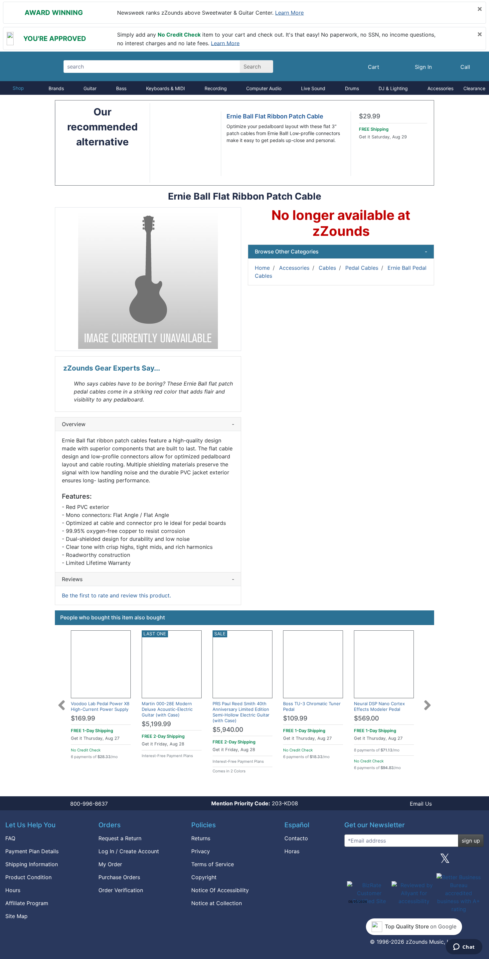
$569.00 (366, 718)
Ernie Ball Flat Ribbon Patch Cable (275, 116)
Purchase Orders (119, 877)
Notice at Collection (216, 903)
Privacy (200, 851)
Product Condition (28, 877)
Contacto (296, 838)
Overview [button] (148, 424)
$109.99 (295, 718)
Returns (200, 838)
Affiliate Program (26, 903)
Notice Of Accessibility (220, 890)
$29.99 (369, 116)
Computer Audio (263, 88)
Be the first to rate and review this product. (116, 595)
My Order (110, 864)
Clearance (474, 88)
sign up (471, 840)
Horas (291, 851)
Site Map (16, 916)
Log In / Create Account (128, 851)
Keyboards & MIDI (165, 88)
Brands (56, 88)
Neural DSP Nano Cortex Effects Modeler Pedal (379, 706)
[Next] (427, 701)
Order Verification (120, 890)
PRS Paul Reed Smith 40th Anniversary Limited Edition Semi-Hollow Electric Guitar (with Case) (241, 712)
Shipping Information (31, 864)
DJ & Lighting (393, 88)
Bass (121, 88)
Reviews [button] (148, 579)
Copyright (204, 877)
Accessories (440, 88)
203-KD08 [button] (254, 803)
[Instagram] (414, 861)
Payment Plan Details (32, 851)
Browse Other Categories (341, 251)
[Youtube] (476, 861)
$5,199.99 (156, 723)
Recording (216, 88)
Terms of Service (212, 864)
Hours (12, 890)
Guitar (89, 88)
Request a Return (119, 838)
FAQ (10, 838)
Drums (352, 88)
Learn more (289, 12)
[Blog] (352, 861)
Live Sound (313, 88)
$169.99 (83, 718)
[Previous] (61, 701)
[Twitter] (445, 861)
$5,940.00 (228, 729)
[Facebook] (383, 861)
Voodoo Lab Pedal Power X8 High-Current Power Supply (100, 706)
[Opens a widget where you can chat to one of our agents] (463, 947)
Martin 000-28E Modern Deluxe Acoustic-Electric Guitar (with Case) (167, 709)
